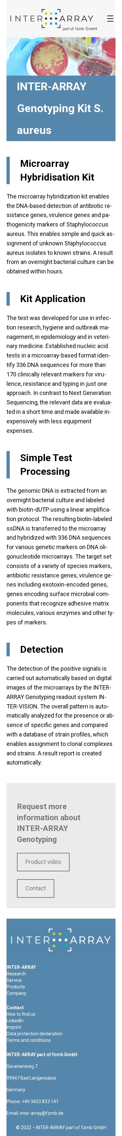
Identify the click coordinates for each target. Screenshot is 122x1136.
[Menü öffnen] (110, 18)
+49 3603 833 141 (40, 1101)
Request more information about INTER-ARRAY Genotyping (48, 823)
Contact (35, 888)
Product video (43, 861)
